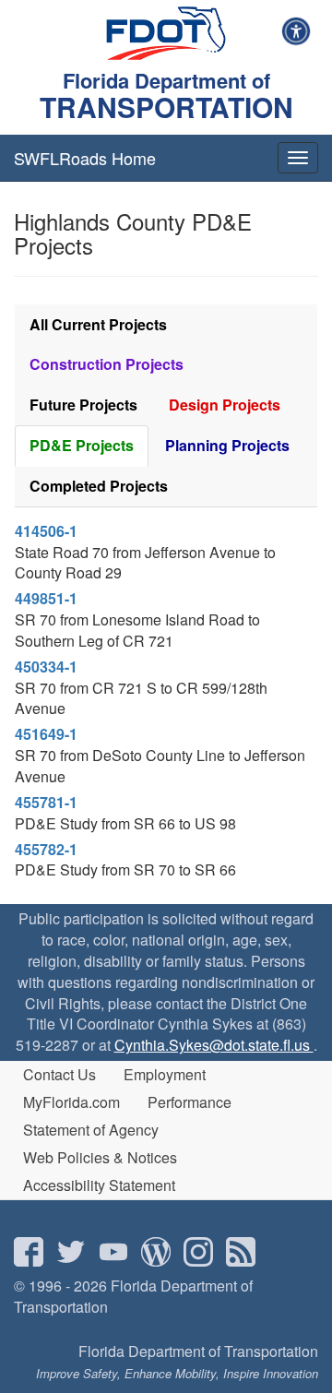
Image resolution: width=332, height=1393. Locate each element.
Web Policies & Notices (100, 1157)
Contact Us (59, 1074)
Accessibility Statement (99, 1185)
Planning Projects (227, 445)
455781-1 (46, 802)
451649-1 (46, 733)
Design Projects (224, 404)
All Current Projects (98, 324)
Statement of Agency (91, 1129)
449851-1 (46, 598)
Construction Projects (107, 364)
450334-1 (46, 666)
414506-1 (46, 531)
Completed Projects (99, 485)
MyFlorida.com (71, 1102)
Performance (189, 1102)
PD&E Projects (82, 445)
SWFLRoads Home (85, 158)
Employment (165, 1074)
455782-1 (46, 849)
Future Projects (83, 404)
